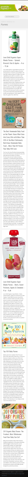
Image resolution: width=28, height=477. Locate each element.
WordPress (4, 475)
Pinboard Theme (11, 473)
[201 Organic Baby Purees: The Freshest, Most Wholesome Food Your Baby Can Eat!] (14, 416)
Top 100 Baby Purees (10, 351)
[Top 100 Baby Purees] (14, 335)
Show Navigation (22, 13)
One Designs (19, 473)
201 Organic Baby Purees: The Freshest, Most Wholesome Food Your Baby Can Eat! (13, 434)
